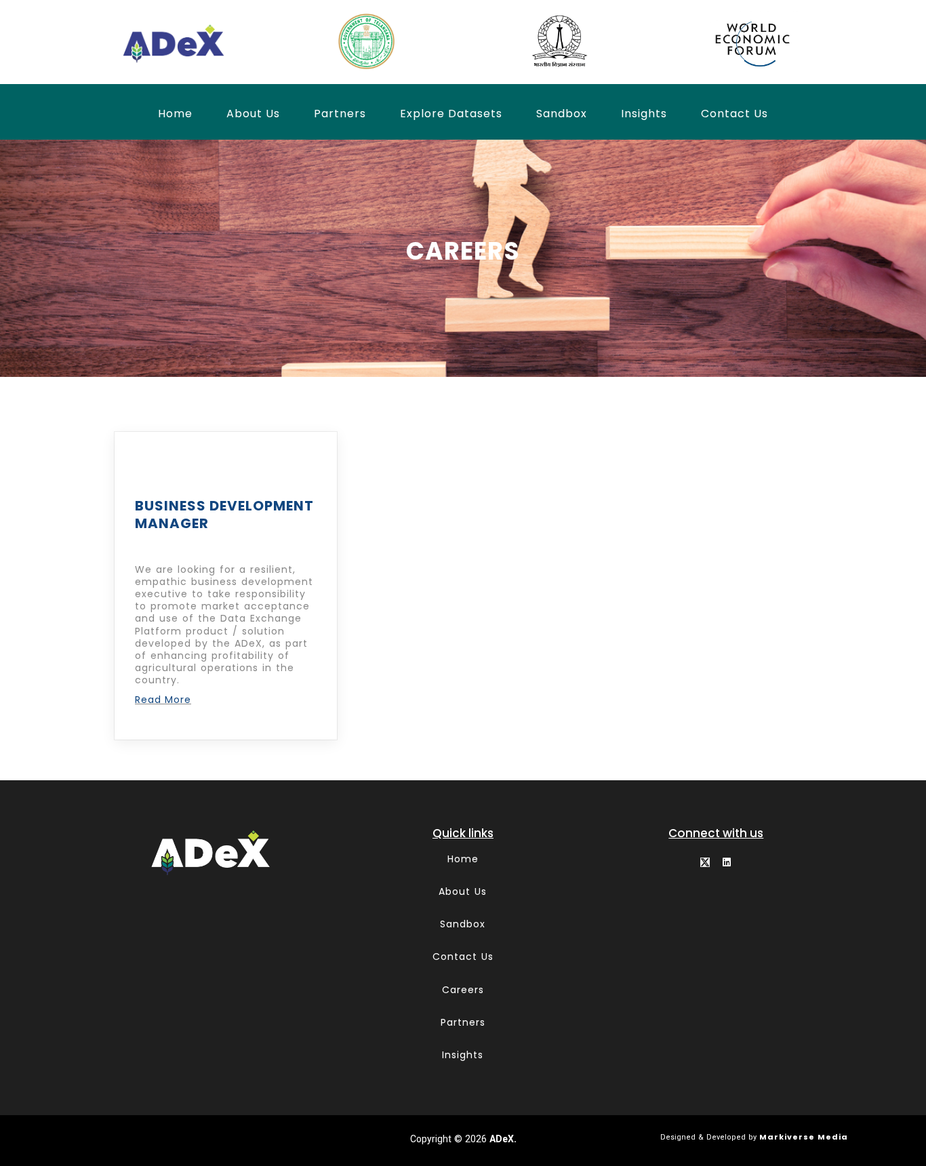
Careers (463, 990)
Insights (644, 113)
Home (175, 113)
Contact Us (734, 113)
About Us (253, 113)
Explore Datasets (451, 113)
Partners (340, 113)
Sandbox (561, 113)
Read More (163, 699)
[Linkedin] (727, 862)
